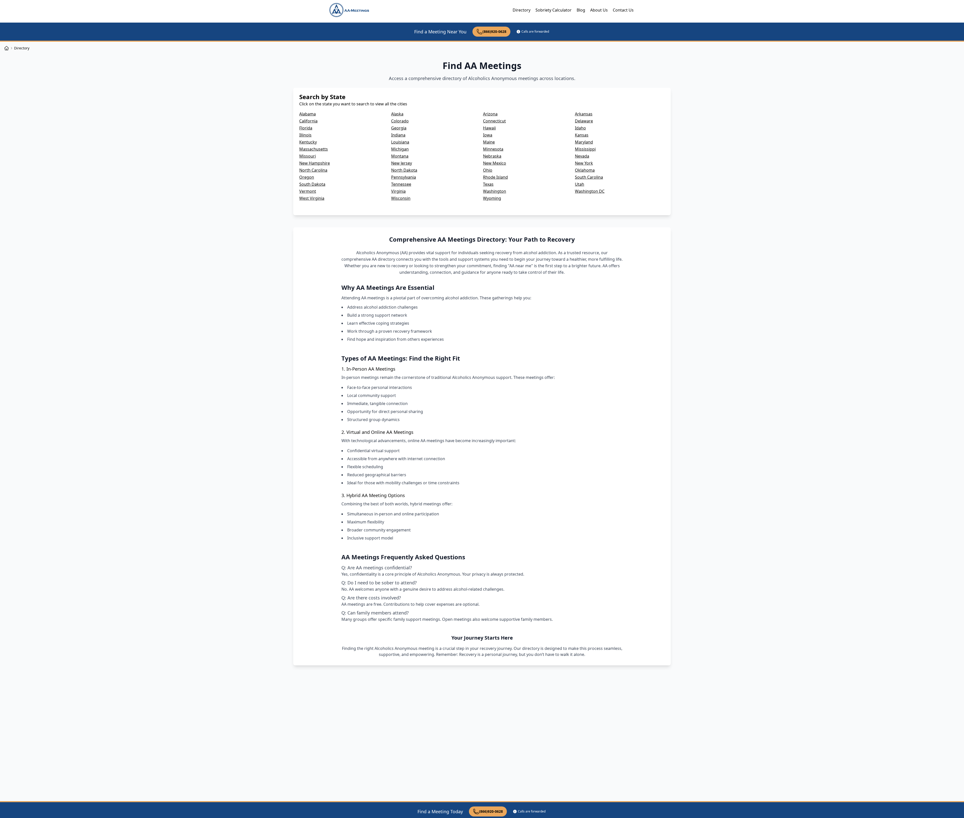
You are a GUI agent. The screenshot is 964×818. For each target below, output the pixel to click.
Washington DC (590, 191)
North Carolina (313, 170)
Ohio (487, 170)
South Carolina (589, 177)
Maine (489, 142)
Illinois (305, 135)
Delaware (584, 121)
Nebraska (492, 156)
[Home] (6, 48)
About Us (599, 10)
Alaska (397, 114)
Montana (399, 156)
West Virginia (311, 198)
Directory (521, 10)
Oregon (306, 177)
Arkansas (583, 114)
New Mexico (494, 163)
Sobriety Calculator (553, 10)
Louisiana (400, 142)
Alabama (307, 114)
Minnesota (493, 149)
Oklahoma (585, 170)
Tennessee (401, 184)
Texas (488, 184)
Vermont (307, 191)
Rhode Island (495, 177)
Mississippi (585, 149)
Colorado (400, 121)
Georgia (398, 128)
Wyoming (492, 198)
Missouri (307, 156)
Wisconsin (400, 198)
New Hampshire (314, 163)
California (308, 121)
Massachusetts (313, 149)
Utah (579, 184)
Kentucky (308, 142)
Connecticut (494, 121)
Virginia (398, 191)
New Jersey (401, 163)
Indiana (398, 135)
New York (584, 163)
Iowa (487, 135)
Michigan (400, 149)
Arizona (490, 114)
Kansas (581, 135)
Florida (305, 128)
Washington (494, 191)
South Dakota (312, 184)
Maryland (584, 142)
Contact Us (623, 10)
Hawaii (489, 128)
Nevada (582, 156)
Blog (581, 10)
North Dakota (404, 170)
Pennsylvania (403, 177)
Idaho (580, 128)
